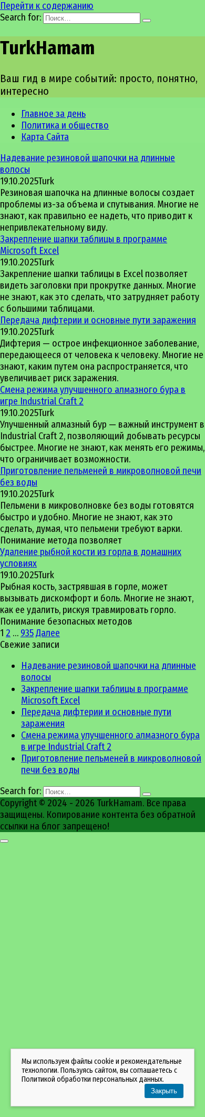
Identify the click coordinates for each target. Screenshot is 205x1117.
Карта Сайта (45, 137)
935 (27, 633)
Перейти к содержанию (47, 6)
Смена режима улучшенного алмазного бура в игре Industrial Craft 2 (110, 741)
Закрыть (164, 1091)
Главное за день (53, 114)
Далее (48, 633)
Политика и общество (65, 125)
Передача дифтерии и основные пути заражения (98, 320)
